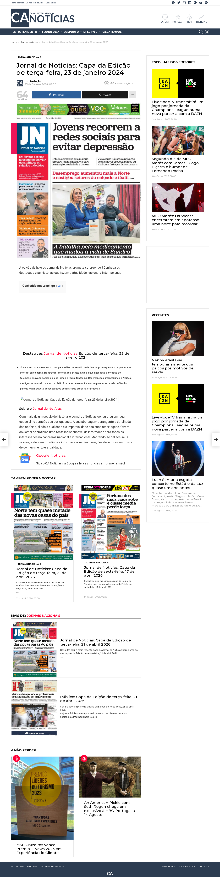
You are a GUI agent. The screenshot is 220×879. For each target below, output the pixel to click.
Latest (165, 22)
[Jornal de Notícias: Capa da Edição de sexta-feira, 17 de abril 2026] (110, 522)
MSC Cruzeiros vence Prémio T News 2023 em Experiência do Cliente (39, 849)
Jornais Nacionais (29, 564)
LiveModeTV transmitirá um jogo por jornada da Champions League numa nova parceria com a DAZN (178, 108)
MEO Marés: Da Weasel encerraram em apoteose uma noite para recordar (175, 220)
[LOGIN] (207, 31)
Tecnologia (50, 31)
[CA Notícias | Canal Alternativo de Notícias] (110, 873)
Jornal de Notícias (61, 353)
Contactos (51, 2)
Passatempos (112, 31)
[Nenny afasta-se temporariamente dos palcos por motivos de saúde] (178, 338)
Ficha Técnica (17, 2)
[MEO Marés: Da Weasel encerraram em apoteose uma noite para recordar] (178, 197)
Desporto (71, 31)
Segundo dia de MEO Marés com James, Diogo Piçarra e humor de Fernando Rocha (175, 165)
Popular (178, 22)
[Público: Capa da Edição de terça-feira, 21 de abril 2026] (34, 708)
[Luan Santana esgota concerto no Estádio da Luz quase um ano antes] (178, 458)
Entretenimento (25, 31)
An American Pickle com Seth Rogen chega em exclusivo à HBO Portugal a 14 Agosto (109, 808)
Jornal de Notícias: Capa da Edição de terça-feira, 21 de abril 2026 (41, 573)
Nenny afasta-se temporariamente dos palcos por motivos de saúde (173, 366)
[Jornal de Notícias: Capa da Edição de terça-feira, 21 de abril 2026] (42, 523)
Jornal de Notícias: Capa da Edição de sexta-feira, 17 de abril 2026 (109, 571)
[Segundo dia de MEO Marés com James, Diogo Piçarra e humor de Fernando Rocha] (178, 140)
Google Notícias (51, 455)
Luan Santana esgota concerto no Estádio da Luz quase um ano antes (177, 483)
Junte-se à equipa (34, 2)
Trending (201, 22)
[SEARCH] (201, 31)
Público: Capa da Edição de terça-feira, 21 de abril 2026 (98, 699)
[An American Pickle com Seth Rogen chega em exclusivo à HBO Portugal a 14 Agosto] (110, 777)
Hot (189, 22)
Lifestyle (90, 31)
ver (59, 286)
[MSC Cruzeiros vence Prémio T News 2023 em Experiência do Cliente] (42, 798)
